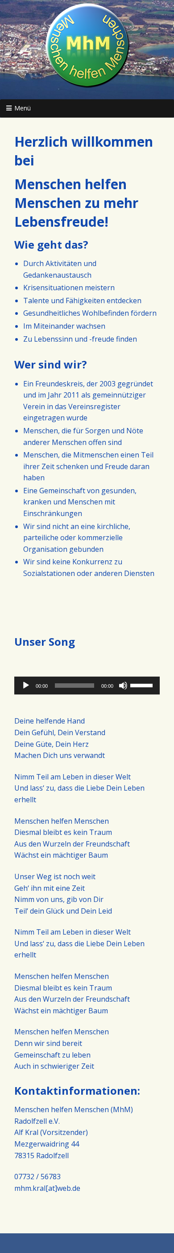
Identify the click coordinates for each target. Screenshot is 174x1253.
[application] (87, 685)
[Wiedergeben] (25, 685)
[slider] (142, 685)
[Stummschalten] (123, 685)
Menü (22, 108)
